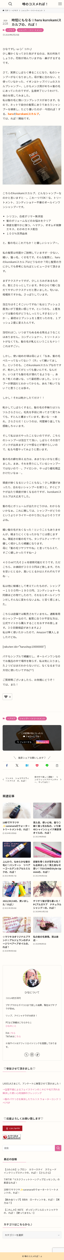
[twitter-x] (26, 1055)
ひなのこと (11, 1025)
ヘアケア (10, 30)
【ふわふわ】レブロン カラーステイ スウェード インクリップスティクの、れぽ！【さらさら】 (31, 1171)
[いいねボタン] (5, 696)
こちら (12, 1032)
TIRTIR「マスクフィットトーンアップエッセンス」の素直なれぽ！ (32, 1181)
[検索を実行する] (58, 1148)
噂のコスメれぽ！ (35, 4)
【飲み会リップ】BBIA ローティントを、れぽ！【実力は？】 (32, 1201)
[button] (7, 765)
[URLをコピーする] (57, 765)
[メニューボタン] (60, 4)
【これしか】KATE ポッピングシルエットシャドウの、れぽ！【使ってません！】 (31, 1211)
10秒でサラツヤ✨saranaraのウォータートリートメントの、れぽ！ (31, 1191)
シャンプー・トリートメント (30, 30)
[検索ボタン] (10, 4)
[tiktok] (37, 1055)
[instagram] (32, 1055)
